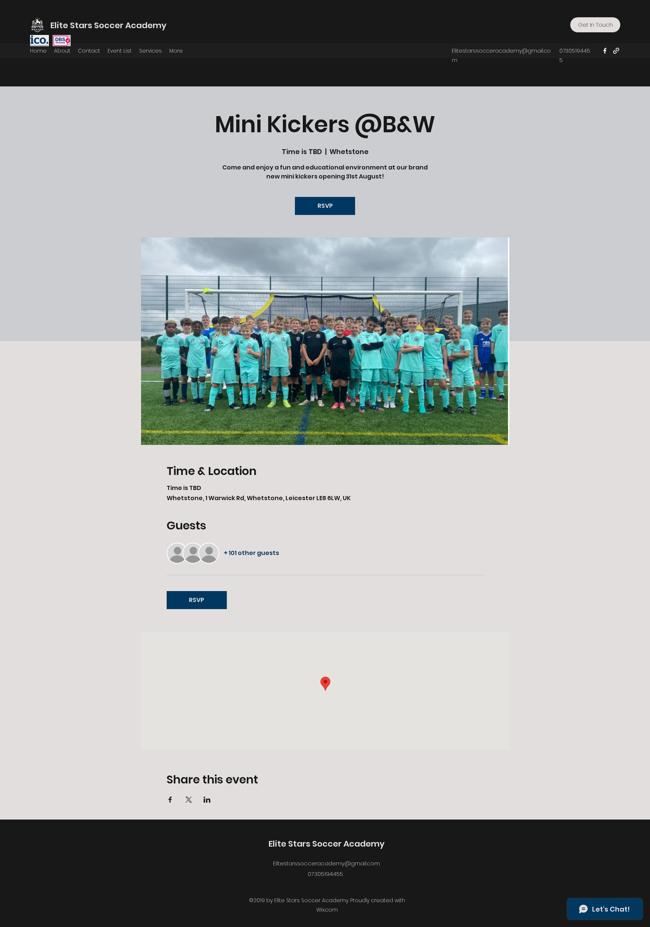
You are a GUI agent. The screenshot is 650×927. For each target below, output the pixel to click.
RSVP (325, 205)
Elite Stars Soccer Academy (108, 25)
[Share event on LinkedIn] (207, 800)
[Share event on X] (188, 800)
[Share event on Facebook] (170, 800)
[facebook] (605, 50)
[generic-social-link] (616, 50)
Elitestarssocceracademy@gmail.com (326, 863)
